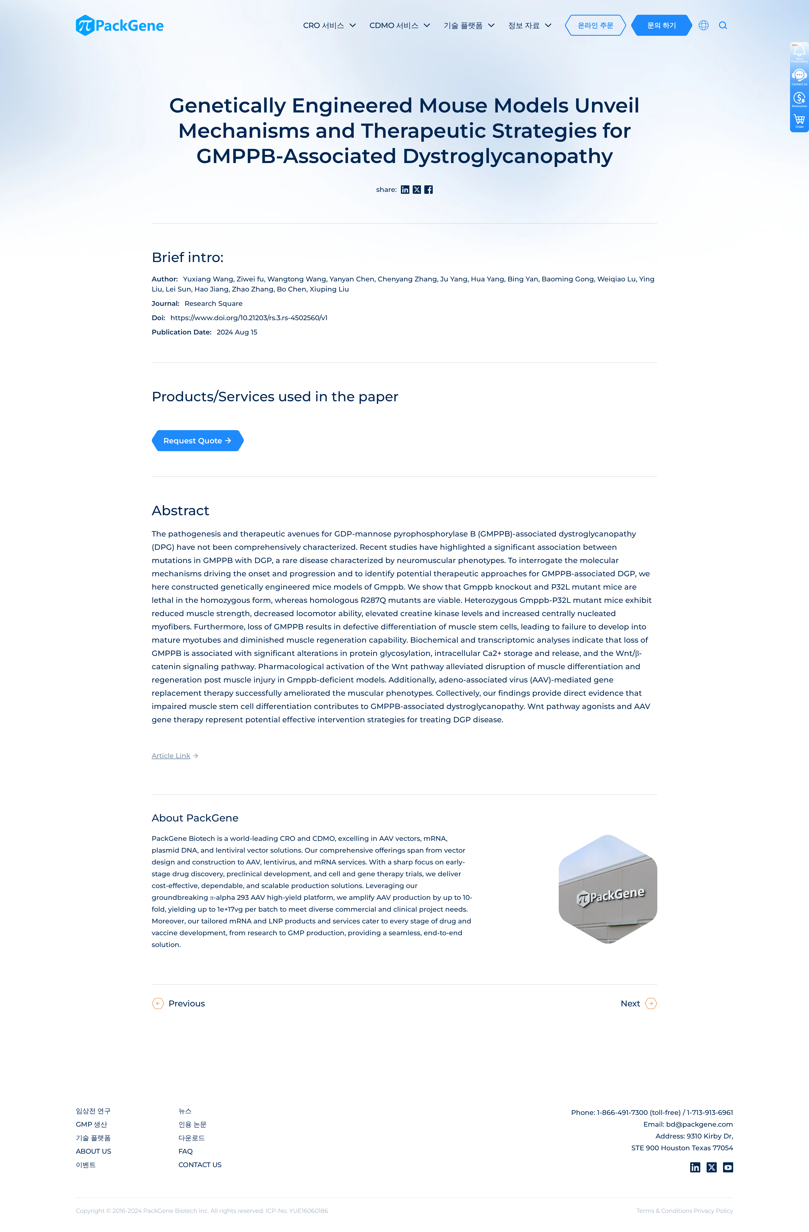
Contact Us (200, 1165)
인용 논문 (192, 1124)
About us (93, 1151)
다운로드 (191, 1138)
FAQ (185, 1151)
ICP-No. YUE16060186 (297, 1210)
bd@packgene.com (699, 1124)
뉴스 (185, 1111)
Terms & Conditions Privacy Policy (684, 1210)
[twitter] (712, 1167)
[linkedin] (695, 1167)
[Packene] (119, 25)
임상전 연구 (93, 1111)
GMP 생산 (91, 1124)
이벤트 (86, 1165)
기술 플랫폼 (93, 1138)
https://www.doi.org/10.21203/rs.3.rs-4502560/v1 (249, 318)
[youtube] (728, 1167)
